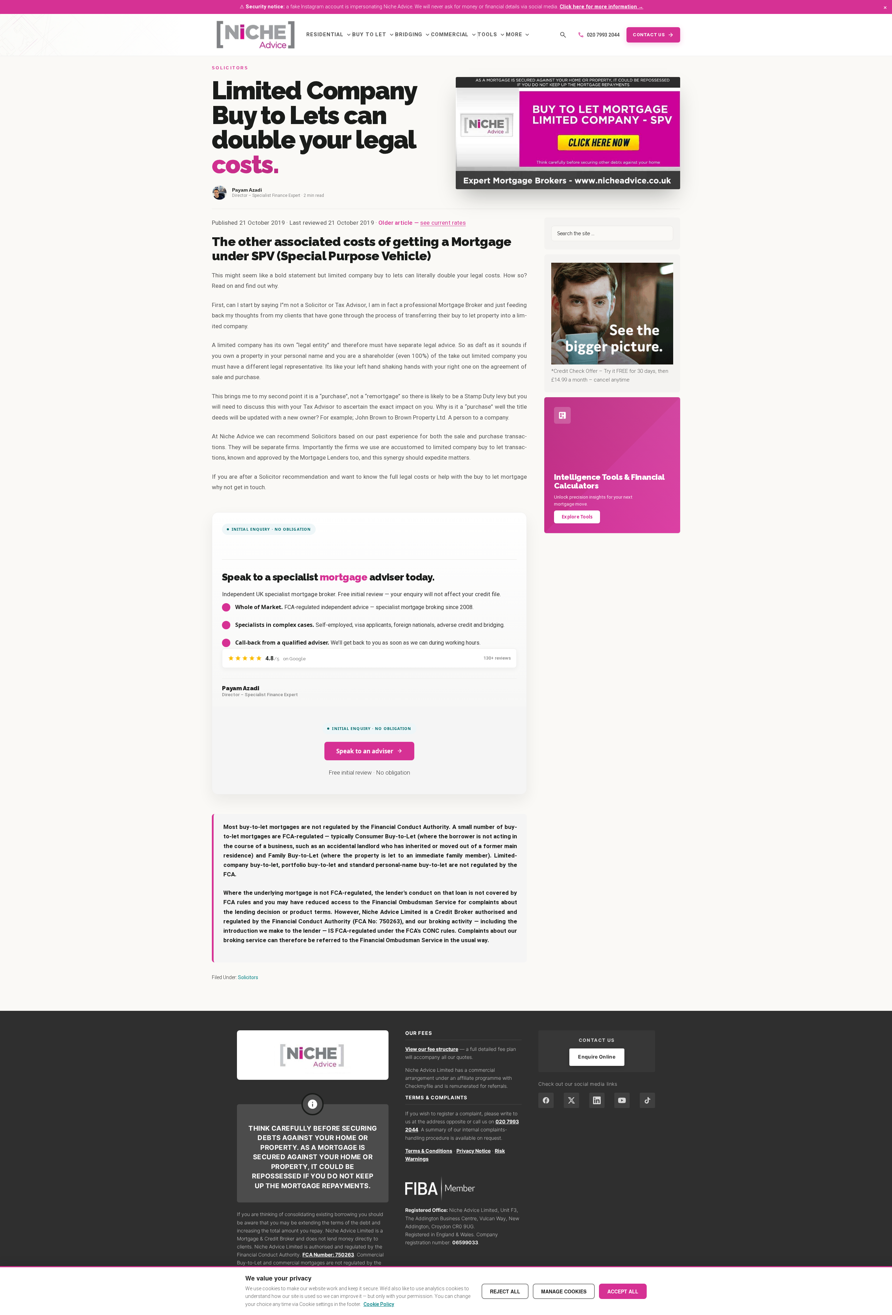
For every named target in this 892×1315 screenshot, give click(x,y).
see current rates (443, 222)
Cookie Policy (378, 1304)
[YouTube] (622, 1100)
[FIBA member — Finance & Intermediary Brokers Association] (463, 1188)
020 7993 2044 (599, 35)
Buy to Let (373, 35)
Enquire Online (596, 1057)
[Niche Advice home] (313, 1054)
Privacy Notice (473, 1151)
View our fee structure (431, 1049)
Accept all (622, 1291)
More (518, 35)
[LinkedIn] (597, 1100)
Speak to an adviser (364, 751)
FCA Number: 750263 (328, 1255)
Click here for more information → (601, 7)
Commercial (454, 35)
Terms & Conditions (428, 1151)
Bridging (413, 35)
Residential (329, 35)
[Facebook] (546, 1100)
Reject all (505, 1291)
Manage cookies (563, 1291)
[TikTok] (647, 1100)
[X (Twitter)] (571, 1100)
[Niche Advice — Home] (255, 34)
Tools (491, 35)
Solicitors (248, 977)
